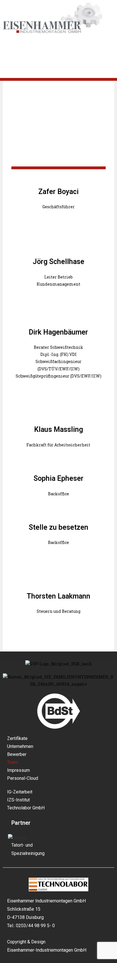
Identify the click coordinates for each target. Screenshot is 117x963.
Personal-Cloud (22, 778)
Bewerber (16, 754)
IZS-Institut (18, 800)
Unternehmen (20, 746)
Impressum (18, 770)
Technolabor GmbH (26, 808)
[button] (58, 69)
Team (12, 762)
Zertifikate (17, 738)
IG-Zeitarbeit (19, 792)
